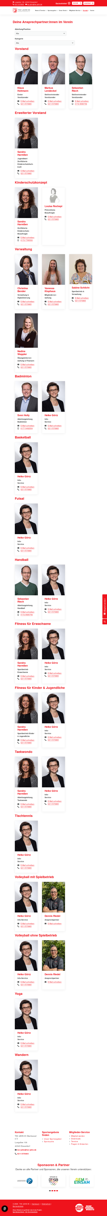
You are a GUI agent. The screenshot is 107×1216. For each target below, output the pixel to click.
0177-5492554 (27, 428)
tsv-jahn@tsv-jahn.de (34, 4)
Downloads (76, 1138)
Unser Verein (63, 10)
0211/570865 (19, 4)
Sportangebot (52, 10)
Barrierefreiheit (18, 1206)
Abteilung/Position (23, 29)
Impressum (35, 1204)
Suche (92, 10)
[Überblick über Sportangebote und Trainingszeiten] (105, 621)
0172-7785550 (27, 240)
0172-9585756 (81, 103)
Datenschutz (46, 1204)
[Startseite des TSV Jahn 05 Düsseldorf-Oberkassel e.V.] (21, 10)
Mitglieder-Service (74, 10)
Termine (74, 1141)
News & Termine (40, 10)
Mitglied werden (78, 1136)
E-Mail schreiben (27, 101)
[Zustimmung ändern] (5, 1209)
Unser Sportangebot (52, 1138)
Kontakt (85, 10)
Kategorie (19, 38)
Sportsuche (49, 1141)
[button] (50, 1190)
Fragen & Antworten (79, 1144)
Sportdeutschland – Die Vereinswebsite (25, 1212)
